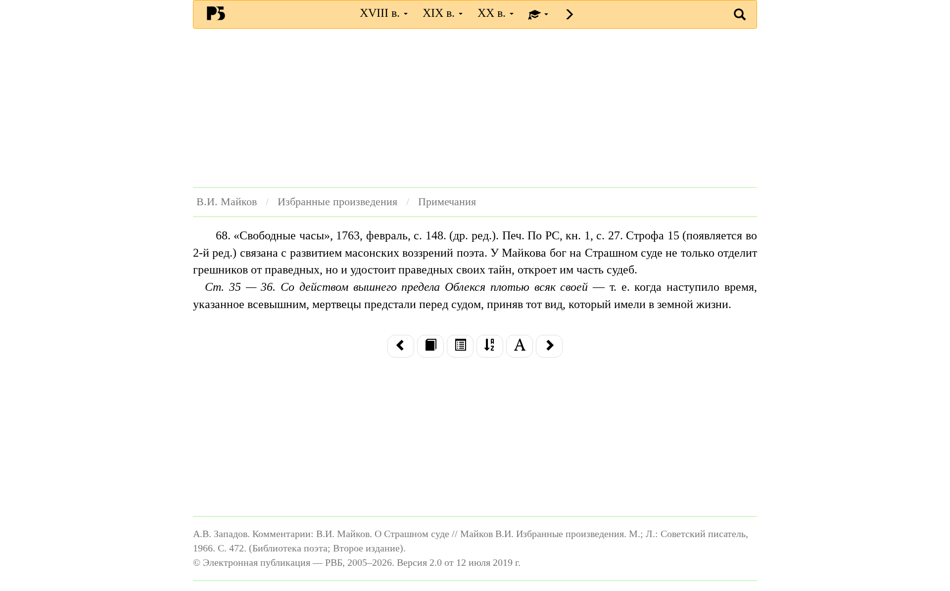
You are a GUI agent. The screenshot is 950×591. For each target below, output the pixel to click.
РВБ (216, 12)
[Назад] (400, 346)
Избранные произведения (337, 202)
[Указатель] (489, 346)
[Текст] (430, 346)
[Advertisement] (475, 108)
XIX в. (440, 12)
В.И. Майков (226, 202)
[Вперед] (549, 346)
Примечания (447, 202)
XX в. (493, 12)
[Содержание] (460, 346)
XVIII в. (381, 12)
